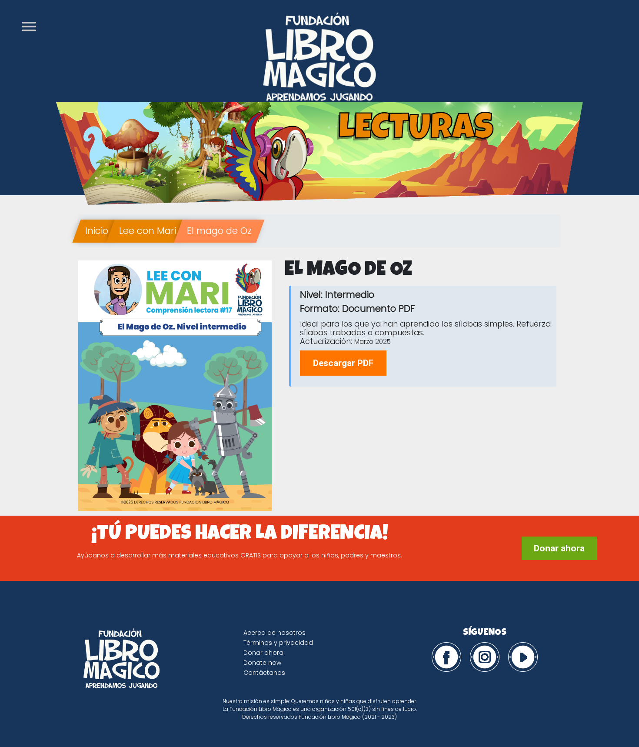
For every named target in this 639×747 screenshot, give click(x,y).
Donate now (262, 662)
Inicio (96, 230)
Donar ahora (559, 548)
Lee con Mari (147, 230)
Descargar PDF (343, 363)
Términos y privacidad (278, 642)
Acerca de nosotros (274, 632)
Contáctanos (264, 672)
